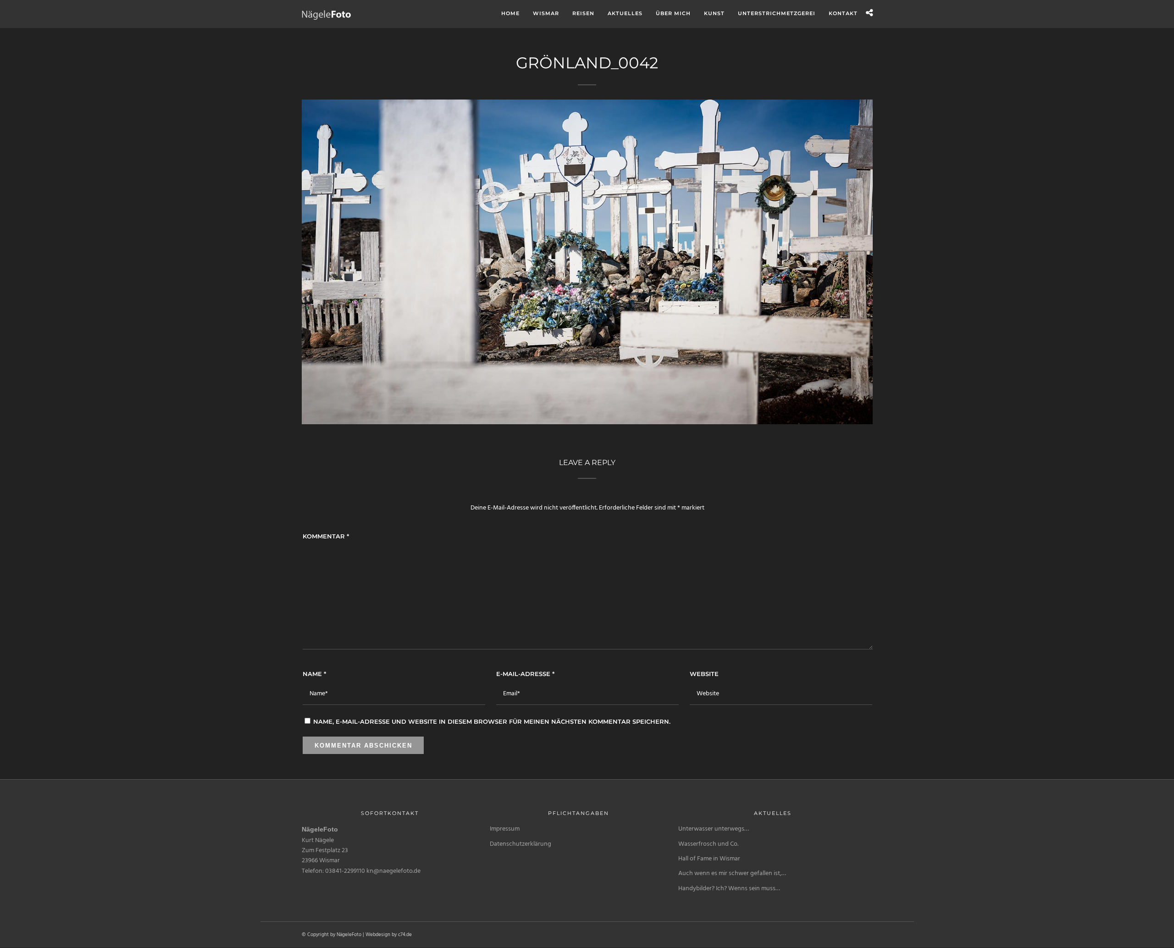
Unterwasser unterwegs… (713, 829)
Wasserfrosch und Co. (708, 844)
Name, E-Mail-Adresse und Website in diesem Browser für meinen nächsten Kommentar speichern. (491, 721)
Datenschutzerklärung (520, 844)
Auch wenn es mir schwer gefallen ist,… (732, 873)
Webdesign (377, 935)
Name (314, 673)
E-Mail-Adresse (525, 673)
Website (704, 673)
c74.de (405, 935)
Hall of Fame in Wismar (709, 859)
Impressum (505, 829)
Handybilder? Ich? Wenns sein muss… (729, 888)
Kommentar (326, 536)
